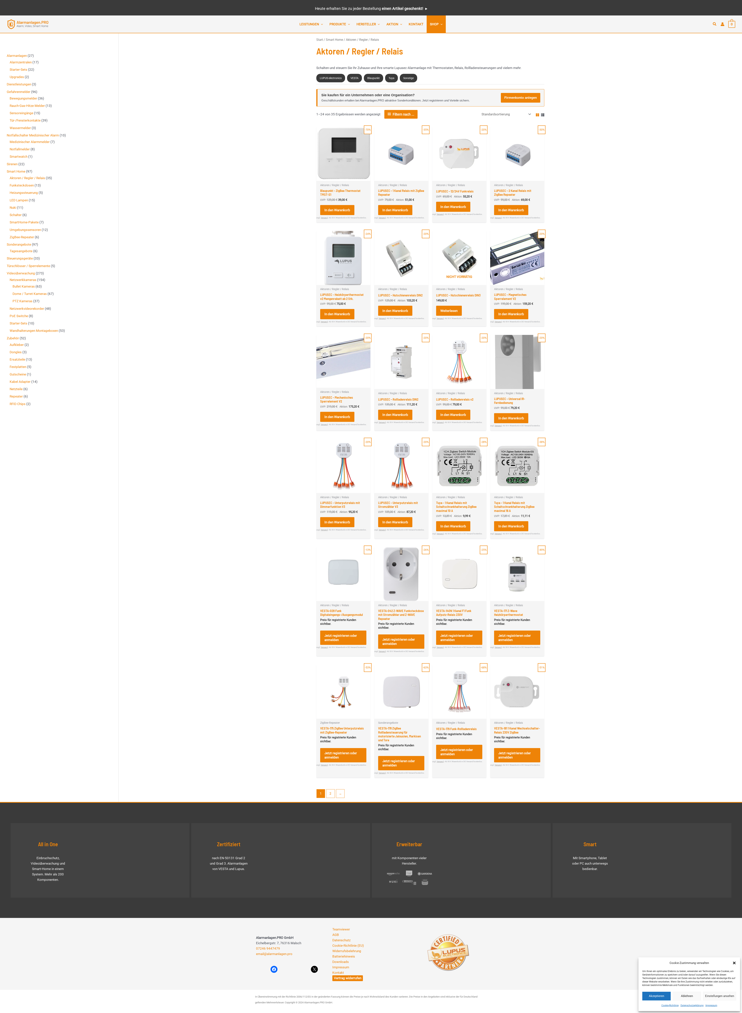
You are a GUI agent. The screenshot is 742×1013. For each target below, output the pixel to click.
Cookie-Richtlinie (670, 1005)
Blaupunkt (373, 78)
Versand (324, 218)
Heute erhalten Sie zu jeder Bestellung (369, 8)
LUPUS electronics (331, 78)
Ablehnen (687, 996)
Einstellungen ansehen (719, 996)
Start (319, 40)
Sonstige (408, 78)
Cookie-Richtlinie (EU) (348, 945)
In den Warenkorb (337, 210)
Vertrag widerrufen (347, 978)
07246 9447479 (268, 948)
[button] (734, 963)
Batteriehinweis (343, 956)
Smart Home (334, 40)
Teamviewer (341, 929)
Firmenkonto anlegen (520, 98)
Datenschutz (341, 940)
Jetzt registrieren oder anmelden (340, 638)
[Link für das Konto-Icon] (722, 24)
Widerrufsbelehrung (346, 951)
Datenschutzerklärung (692, 1005)
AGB (335, 935)
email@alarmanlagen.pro (274, 954)
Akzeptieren (656, 996)
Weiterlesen (449, 311)
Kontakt (338, 973)
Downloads (340, 962)
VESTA (354, 78)
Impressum (711, 1005)
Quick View (343, 177)
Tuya (391, 78)
